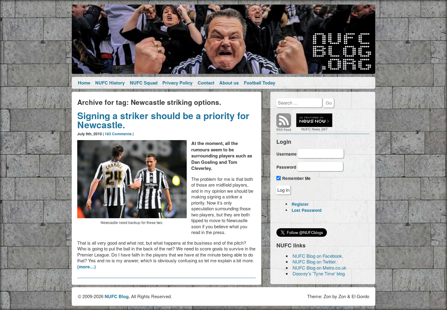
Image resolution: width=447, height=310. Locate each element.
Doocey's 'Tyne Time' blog (319, 273)
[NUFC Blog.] (224, 39)
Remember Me (296, 178)
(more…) (86, 266)
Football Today (259, 82)
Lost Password (306, 210)
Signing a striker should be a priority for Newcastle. (163, 120)
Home (84, 82)
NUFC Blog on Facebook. (318, 256)
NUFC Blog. (117, 296)
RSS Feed (283, 129)
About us (229, 82)
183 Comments (118, 133)
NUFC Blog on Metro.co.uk (319, 267)
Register (300, 204)
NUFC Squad (144, 82)
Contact (206, 82)
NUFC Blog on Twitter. (315, 261)
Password (286, 167)
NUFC (306, 129)
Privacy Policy (177, 82)
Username (286, 154)
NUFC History (110, 82)
